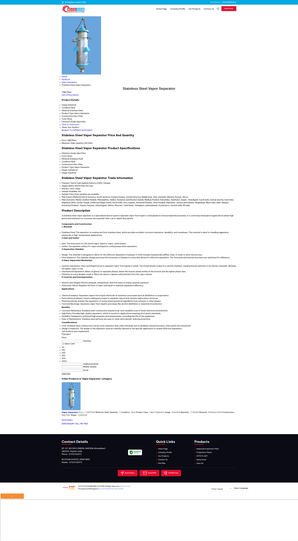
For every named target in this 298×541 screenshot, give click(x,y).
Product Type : (150, 412)
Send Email (229, 9)
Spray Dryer (201, 459)
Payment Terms (69, 183)
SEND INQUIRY (68, 423)
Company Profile (177, 9)
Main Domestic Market (72, 200)
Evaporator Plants (204, 452)
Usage (64, 173)
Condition (66, 161)
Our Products (194, 9)
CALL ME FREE (81, 423)
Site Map (161, 463)
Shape (64, 170)
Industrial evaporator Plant (207, 449)
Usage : (172, 412)
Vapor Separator (70, 412)
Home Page (161, 9)
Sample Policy (68, 194)
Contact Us (209, 9)
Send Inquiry (86, 130)
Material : (210, 412)
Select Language (241, 488)
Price (64, 140)
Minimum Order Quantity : (108, 412)
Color (64, 156)
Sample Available (69, 191)
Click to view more (70, 124)
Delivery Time (68, 188)
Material (65, 159)
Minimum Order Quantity (73, 143)
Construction (68, 164)
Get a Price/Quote (70, 95)
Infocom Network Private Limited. (111, 489)
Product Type (68, 167)
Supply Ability (68, 186)
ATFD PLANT (202, 456)
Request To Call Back (71, 130)
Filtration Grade (69, 153)
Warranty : (190, 412)
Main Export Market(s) (72, 197)
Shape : (79, 415)
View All (199, 463)
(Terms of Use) (124, 486)
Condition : (128, 412)
